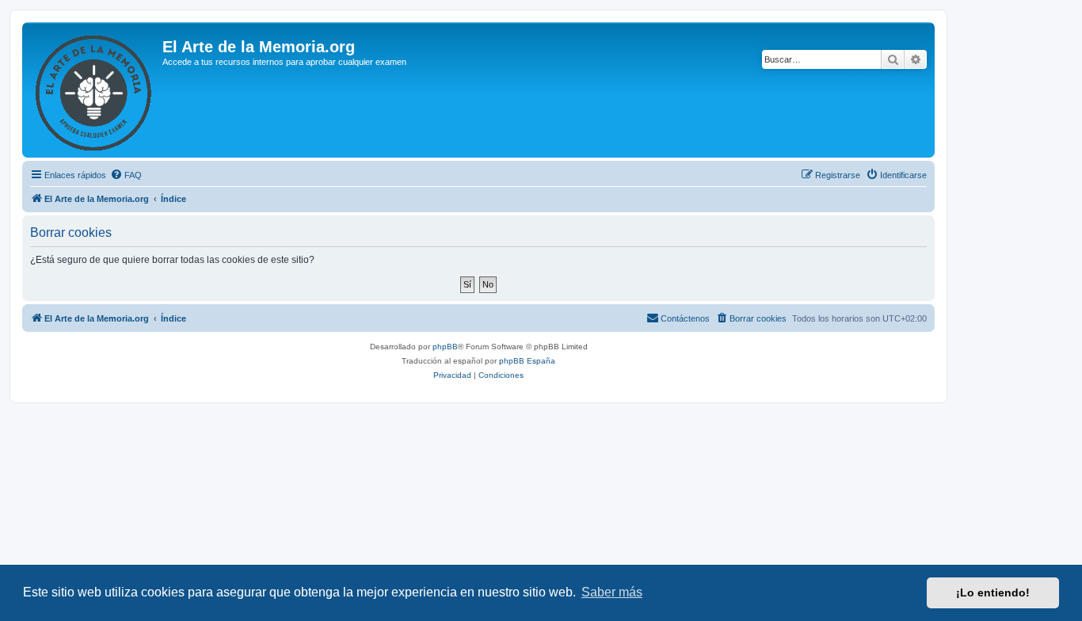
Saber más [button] (611, 592)
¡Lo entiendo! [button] (993, 592)
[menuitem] (126, 175)
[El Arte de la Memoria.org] (94, 90)
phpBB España (527, 360)
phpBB (445, 346)
